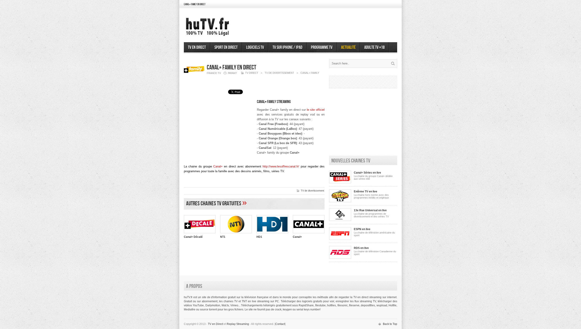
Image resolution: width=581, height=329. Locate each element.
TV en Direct (197, 47)
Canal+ (218, 166)
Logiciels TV (255, 47)
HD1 (259, 236)
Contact (280, 324)
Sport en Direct (226, 47)
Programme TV (321, 47)
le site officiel (316, 109)
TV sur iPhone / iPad (287, 47)
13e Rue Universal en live (370, 210)
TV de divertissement (312, 190)
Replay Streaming (238, 324)
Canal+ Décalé (193, 236)
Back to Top (390, 324)
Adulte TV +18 (374, 47)
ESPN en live (362, 229)
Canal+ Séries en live (367, 172)
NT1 (222, 236)
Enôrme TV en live (365, 191)
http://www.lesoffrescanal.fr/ (281, 166)
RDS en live (361, 248)
